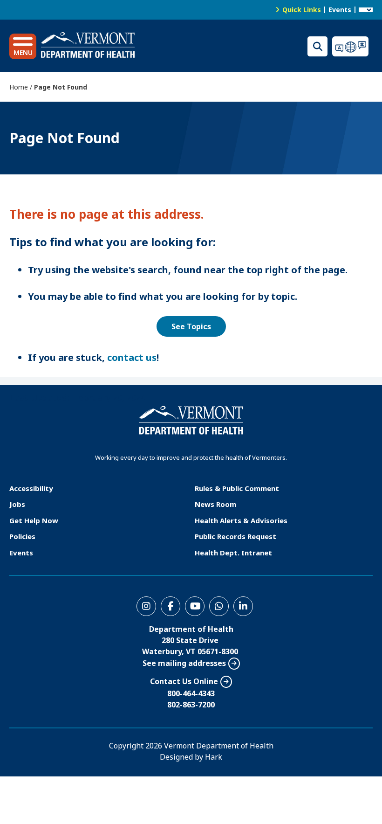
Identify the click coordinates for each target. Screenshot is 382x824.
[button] (22, 46)
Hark (213, 757)
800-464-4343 (191, 693)
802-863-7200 (191, 704)
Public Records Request (235, 536)
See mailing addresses (184, 663)
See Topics (191, 326)
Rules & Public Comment (237, 488)
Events (339, 9)
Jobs (17, 504)
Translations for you (352, 46)
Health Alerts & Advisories (241, 520)
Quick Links (301, 9)
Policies (22, 536)
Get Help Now (33, 520)
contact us (132, 357)
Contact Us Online (184, 681)
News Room (215, 504)
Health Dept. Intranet (233, 552)
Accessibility (31, 488)
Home (18, 87)
